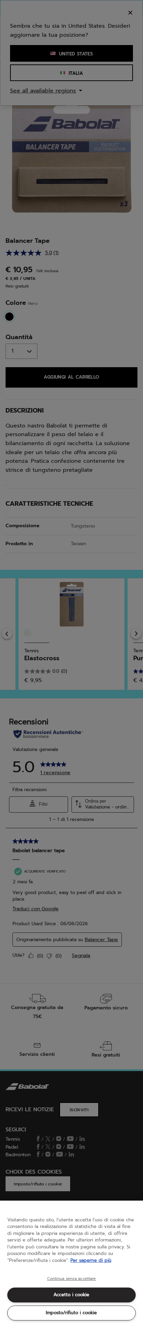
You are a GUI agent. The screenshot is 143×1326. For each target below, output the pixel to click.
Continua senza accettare (71, 1279)
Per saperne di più (90, 1260)
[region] (71, 1263)
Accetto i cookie (71, 1294)
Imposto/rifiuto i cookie (71, 1312)
